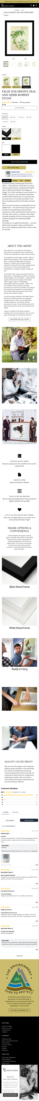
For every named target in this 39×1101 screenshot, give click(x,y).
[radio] (6, 82)
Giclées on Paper (7, 1026)
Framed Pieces (6, 1030)
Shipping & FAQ (6, 1039)
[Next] (25, 58)
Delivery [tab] (27, 180)
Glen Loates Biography (8, 1057)
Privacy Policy (6, 1043)
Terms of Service (7, 1045)
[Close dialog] (36, 1066)
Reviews (4, 1046)
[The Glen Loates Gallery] (15, 5)
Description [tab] (6, 180)
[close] (37, 1)
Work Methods (6, 1059)
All (23, 10)
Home (17, 10)
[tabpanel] (19, 206)
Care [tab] (21, 180)
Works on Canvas (7, 1028)
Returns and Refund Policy (10, 1041)
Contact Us (5, 1050)
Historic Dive (5, 1063)
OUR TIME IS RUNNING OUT (19, 1010)
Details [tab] (15, 180)
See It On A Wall (13, 168)
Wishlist (4, 1048)
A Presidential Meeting (9, 1061)
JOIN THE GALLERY (10, 1095)
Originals (4, 1032)
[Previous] (13, 58)
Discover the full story (19, 319)
